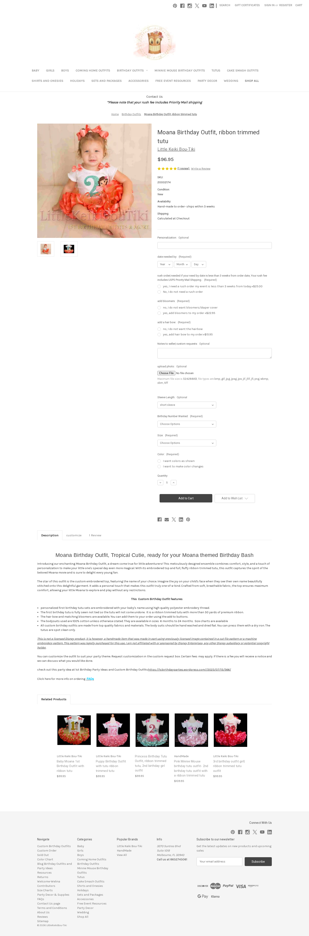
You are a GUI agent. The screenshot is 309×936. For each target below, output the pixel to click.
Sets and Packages (106, 81)
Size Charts (45, 890)
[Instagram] (190, 6)
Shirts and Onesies (47, 81)
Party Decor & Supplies (53, 894)
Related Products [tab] (53, 699)
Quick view (70, 726)
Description (49, 535)
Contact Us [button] (154, 97)
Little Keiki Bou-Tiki (129, 846)
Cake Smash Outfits (243, 70)
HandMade (124, 850)
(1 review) (183, 168)
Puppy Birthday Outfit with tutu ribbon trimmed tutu (111, 766)
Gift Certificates (247, 5)
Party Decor (207, 81)
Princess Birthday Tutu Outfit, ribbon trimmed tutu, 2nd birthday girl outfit (151, 763)
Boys (65, 70)
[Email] (167, 519)
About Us (43, 912)
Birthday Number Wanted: (180, 416)
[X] (197, 6)
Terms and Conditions (52, 908)
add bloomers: (173, 301)
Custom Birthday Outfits (54, 846)
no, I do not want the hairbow (183, 329)
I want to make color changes (183, 466)
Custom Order (47, 850)
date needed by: (174, 256)
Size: (167, 435)
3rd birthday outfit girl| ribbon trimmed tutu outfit (229, 766)
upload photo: (172, 366)
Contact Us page (48, 903)
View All (122, 855)
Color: (168, 454)
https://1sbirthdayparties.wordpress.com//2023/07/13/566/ (189, 669)
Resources (44, 872)
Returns (42, 877)
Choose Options (74, 733)
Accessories (138, 81)
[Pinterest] (175, 6)
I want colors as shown (179, 461)
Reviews (42, 917)
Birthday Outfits (130, 70)
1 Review (95, 535)
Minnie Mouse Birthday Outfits (179, 70)
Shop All (252, 81)
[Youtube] (204, 6)
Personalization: (173, 237)
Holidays (77, 81)
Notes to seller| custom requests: (183, 343)
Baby (35, 70)
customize (74, 535)
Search (224, 5)
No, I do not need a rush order (183, 292)
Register (285, 5)
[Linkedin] (212, 6)
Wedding (231, 81)
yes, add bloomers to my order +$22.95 (189, 313)
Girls (50, 70)
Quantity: (162, 475)
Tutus (216, 70)
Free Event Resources (173, 81)
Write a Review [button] (200, 168)
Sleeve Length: (172, 397)
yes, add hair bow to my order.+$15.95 (188, 334)
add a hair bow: (174, 322)
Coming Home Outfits (93, 70)
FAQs (40, 899)
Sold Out (43, 855)
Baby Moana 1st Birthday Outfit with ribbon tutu (70, 766)
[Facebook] (182, 6)
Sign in (269, 5)
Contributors (46, 886)
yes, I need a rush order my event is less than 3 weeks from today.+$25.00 (213, 286)
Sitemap (43, 921)
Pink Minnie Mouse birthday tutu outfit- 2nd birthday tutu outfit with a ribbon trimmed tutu (191, 768)
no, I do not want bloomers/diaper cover (190, 307)
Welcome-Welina (48, 881)
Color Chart (45, 859)
